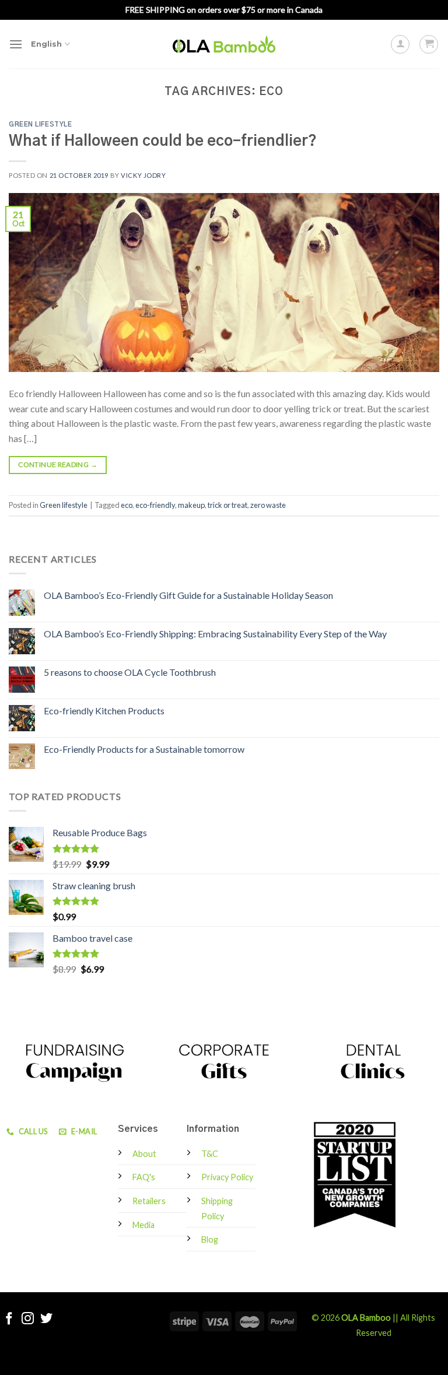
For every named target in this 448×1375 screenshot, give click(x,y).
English (46, 44)
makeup (191, 505)
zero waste (268, 505)
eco (126, 505)
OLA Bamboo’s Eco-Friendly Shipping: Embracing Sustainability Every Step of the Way (215, 633)
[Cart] (428, 44)
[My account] (400, 44)
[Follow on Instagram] (28, 1319)
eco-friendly (155, 505)
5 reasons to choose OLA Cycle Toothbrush (130, 672)
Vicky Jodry (143, 175)
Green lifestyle (40, 124)
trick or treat (227, 505)
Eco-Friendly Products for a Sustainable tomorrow (144, 749)
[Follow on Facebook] (9, 1319)
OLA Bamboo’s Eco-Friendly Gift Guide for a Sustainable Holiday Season (188, 595)
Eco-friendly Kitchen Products (104, 710)
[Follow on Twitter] (46, 1319)
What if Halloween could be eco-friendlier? (163, 141)
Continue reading (57, 464)
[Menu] (16, 44)
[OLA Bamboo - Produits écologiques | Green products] (224, 43)
